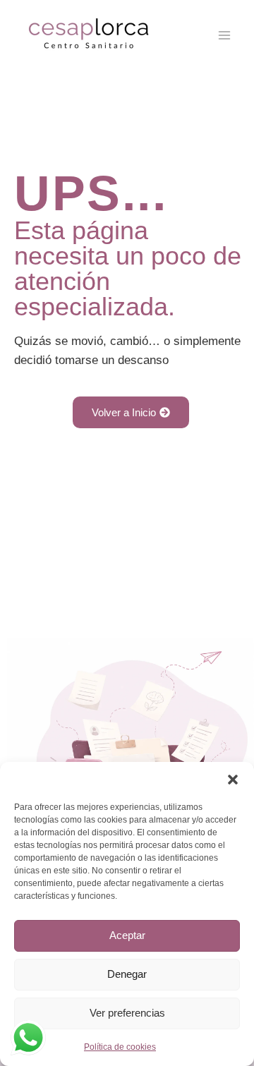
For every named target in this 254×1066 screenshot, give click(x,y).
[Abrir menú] (224, 35)
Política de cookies (120, 1047)
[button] (233, 780)
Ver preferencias (127, 1013)
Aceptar (127, 935)
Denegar (127, 974)
